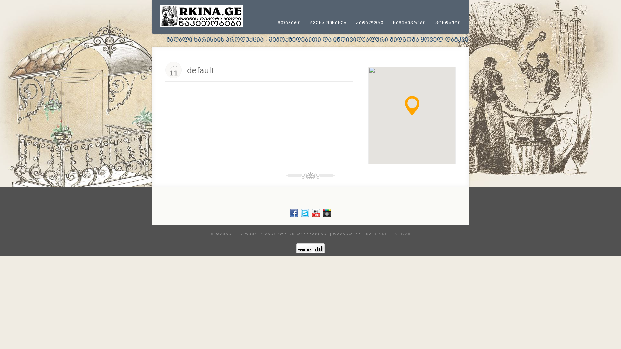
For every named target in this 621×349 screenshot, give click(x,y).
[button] (412, 105)
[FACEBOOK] (294, 215)
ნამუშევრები (409, 23)
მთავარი (289, 23)
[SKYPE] (305, 215)
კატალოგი (370, 23)
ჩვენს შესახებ (328, 23)
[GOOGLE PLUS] (327, 215)
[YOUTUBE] (316, 215)
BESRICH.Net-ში (392, 234)
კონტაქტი (448, 23)
